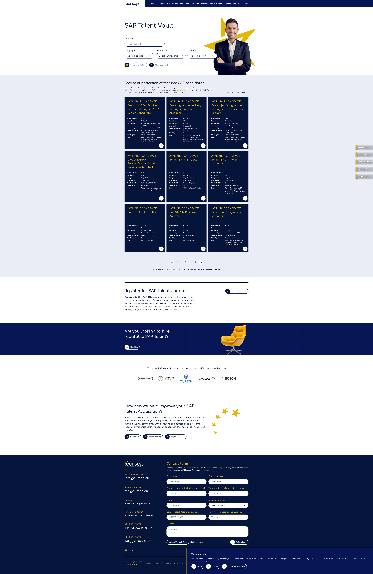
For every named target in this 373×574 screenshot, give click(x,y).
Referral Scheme (216, 3)
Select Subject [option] (218, 505)
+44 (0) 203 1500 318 (139, 528)
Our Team (195, 3)
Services (175, 3)
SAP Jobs (150, 3)
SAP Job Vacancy (184, 90)
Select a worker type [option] (168, 55)
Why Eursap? (184, 3)
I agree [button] (199, 566)
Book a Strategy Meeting (138, 503)
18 (194, 262)
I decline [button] (215, 566)
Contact (245, 3)
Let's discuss (365, 161)
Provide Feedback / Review (139, 515)
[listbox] (139, 55)
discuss (156, 92)
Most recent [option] (240, 92)
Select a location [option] (198, 55)
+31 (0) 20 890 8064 (138, 541)
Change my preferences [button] (236, 566)
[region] (197, 3)
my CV (363, 169)
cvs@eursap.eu (136, 491)
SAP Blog (204, 3)
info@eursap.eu (137, 478)
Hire (168, 3)
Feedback (237, 3)
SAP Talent (160, 3)
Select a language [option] (136, 55)
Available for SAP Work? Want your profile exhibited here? (186, 269)
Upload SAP (363, 147)
